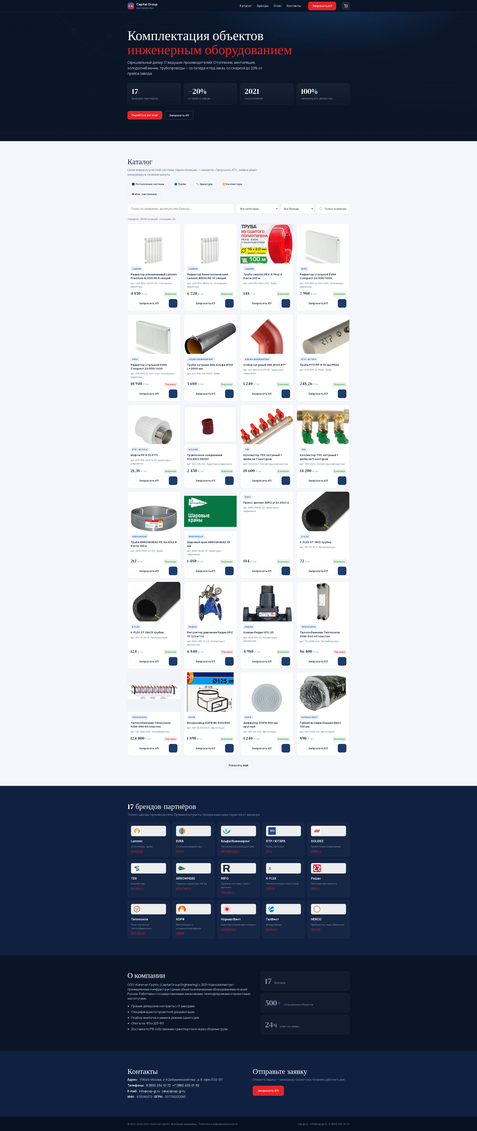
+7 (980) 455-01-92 (185, 1085)
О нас (278, 6)
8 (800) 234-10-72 (158, 1085)
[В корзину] (173, 303)
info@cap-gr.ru (149, 1091)
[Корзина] (346, 6)
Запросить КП (322, 6)
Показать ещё (238, 765)
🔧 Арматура (204, 184)
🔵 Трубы (180, 184)
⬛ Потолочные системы (148, 184)
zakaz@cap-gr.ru (173, 1091)
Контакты (294, 6)
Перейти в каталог (145, 115)
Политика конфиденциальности (218, 1124)
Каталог (246, 6)
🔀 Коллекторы (232, 184)
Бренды (262, 6)
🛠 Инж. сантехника (144, 194)
